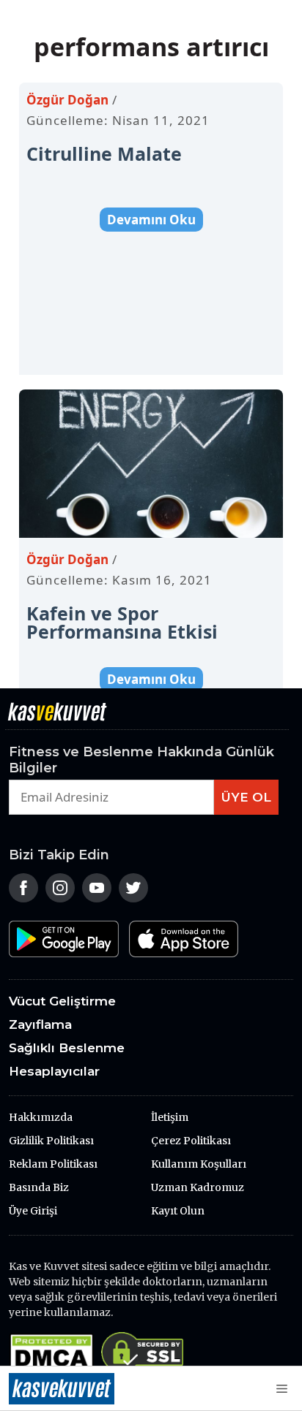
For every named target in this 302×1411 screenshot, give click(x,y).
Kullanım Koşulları (198, 1164)
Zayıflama (40, 1024)
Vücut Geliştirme (62, 1001)
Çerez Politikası (191, 1140)
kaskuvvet (62, 1388)
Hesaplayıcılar (54, 1071)
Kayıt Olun (178, 1210)
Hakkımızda (41, 1117)
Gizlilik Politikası (51, 1140)
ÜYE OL (246, 797)
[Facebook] (23, 897)
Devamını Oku (151, 219)
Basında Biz (39, 1187)
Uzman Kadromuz (197, 1187)
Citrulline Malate (104, 153)
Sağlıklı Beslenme (67, 1048)
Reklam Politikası (53, 1164)
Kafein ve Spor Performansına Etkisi (122, 622)
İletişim (169, 1117)
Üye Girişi (33, 1210)
